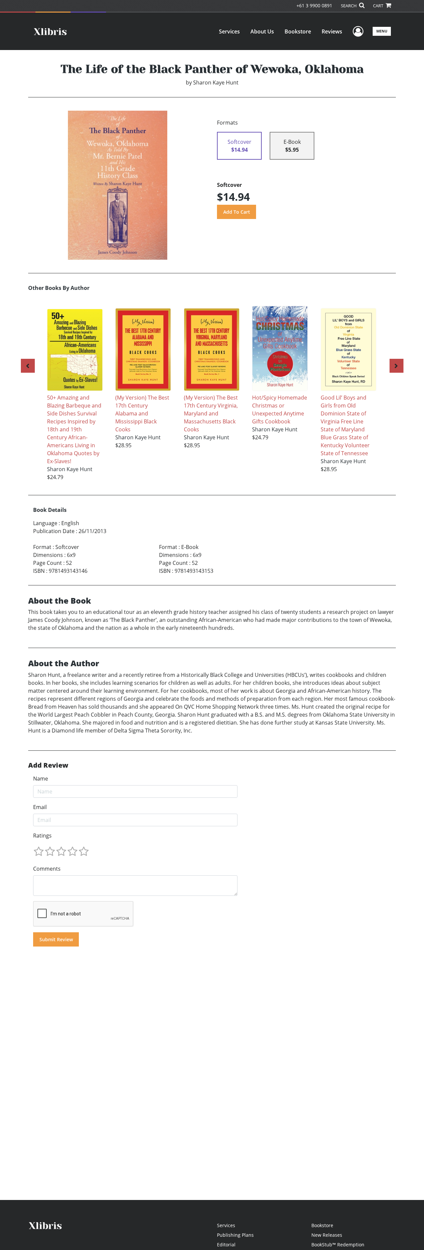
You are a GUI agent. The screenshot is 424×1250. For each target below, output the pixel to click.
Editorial (226, 1244)
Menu (381, 30)
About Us (262, 31)
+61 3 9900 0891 (314, 5)
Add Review (48, 765)
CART (378, 6)
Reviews (332, 31)
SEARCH (349, 6)
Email (40, 807)
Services (229, 31)
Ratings (42, 835)
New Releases (326, 1235)
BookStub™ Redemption (337, 1244)
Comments (47, 868)
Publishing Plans (235, 1235)
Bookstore (298, 31)
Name (40, 778)
